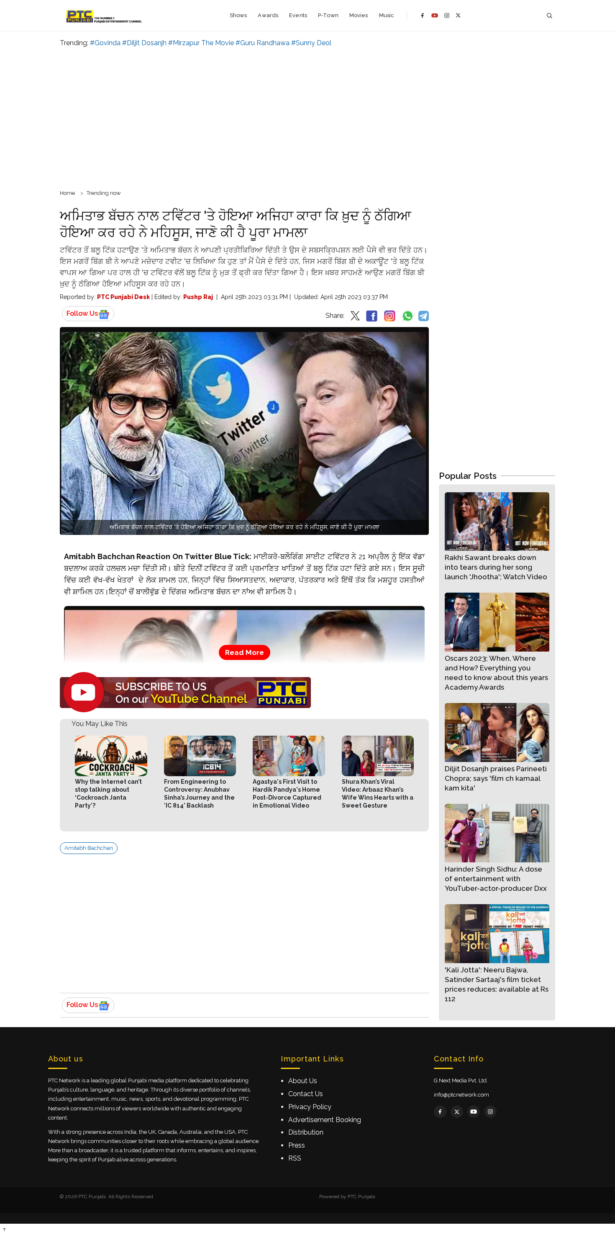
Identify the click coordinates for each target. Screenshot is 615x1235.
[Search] (549, 15)
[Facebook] (422, 15)
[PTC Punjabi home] (105, 15)
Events (298, 15)
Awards (268, 15)
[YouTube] (434, 15)
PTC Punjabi (361, 1196)
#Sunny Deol (311, 43)
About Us (302, 1081)
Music (387, 15)
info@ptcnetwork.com (461, 1095)
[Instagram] (447, 15)
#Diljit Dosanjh (144, 43)
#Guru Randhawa (263, 43)
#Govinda (105, 43)
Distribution (305, 1132)
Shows (238, 15)
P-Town (328, 15)
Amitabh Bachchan (88, 848)
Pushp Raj (198, 297)
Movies (358, 15)
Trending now (104, 193)
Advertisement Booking (324, 1120)
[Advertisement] (307, 117)
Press (296, 1145)
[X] (458, 15)
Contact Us (305, 1094)
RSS (294, 1158)
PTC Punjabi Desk (123, 297)
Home (67, 193)
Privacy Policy (309, 1107)
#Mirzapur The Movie (201, 43)
